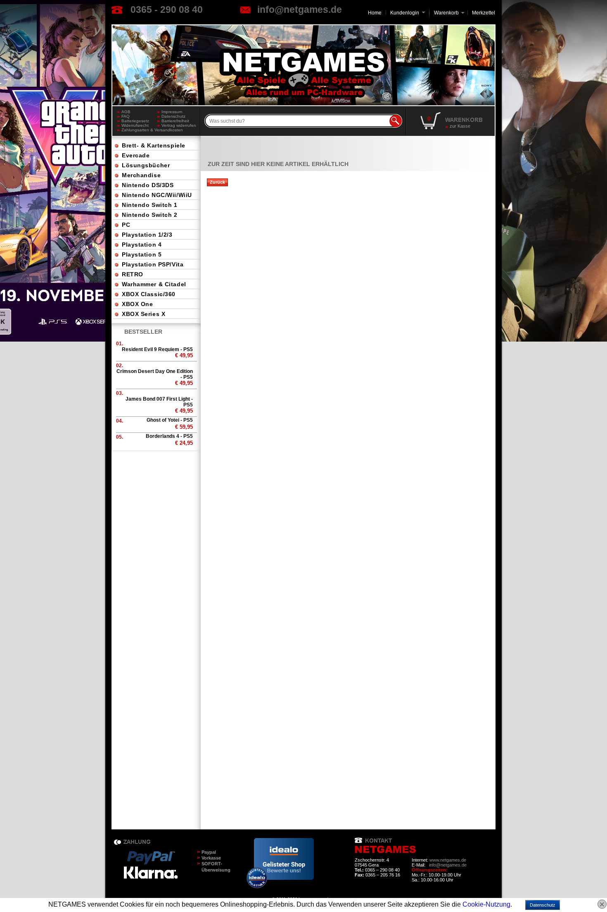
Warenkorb (446, 12)
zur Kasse (460, 126)
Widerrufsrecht (135, 125)
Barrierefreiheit (175, 121)
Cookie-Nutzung (486, 904)
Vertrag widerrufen (178, 125)
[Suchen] (395, 121)
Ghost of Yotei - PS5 (170, 420)
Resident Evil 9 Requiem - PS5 (157, 349)
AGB (125, 111)
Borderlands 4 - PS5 (169, 436)
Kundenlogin (407, 13)
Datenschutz (173, 116)
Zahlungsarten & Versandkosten (139, 130)
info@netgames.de (299, 9)
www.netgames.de (447, 859)
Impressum (171, 111)
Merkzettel (483, 13)
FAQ (125, 116)
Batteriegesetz (135, 121)
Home (375, 13)
